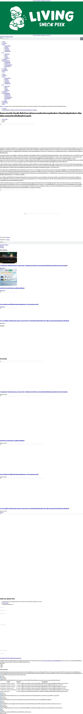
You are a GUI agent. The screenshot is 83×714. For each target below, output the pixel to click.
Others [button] (1, 709)
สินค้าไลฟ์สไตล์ (7, 62)
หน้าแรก (3, 41)
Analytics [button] (2, 701)
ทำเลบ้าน (6, 56)
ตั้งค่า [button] (1, 663)
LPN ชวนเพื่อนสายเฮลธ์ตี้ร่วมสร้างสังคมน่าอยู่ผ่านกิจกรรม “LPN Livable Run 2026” (19, 304)
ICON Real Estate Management (26, 110)
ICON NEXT (12, 110)
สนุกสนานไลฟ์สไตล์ (6, 61)
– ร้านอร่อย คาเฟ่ (3, 638)
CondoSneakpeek (6, 110)
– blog (1, 637)
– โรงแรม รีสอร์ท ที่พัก (4, 642)
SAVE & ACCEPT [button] (3, 713)
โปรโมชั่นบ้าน (7, 58)
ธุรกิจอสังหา (34, 110)
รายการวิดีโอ (4, 59)
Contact (8, 239)
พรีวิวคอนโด (3, 615)
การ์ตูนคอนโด (7, 50)
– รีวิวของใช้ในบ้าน (3, 640)
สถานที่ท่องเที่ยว (8, 66)
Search (1, 38)
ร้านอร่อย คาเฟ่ (7, 63)
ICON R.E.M (17, 110)
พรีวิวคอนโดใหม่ (8, 46)
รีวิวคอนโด (6, 47)
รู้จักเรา (3, 71)
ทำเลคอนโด (7, 48)
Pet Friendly (4, 69)
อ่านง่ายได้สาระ (5, 70)
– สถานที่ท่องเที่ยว (3, 641)
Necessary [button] (2, 676)
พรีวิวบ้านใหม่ (7, 54)
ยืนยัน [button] (3, 663)
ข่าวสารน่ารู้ (4, 43)
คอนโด (3, 44)
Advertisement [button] (3, 705)
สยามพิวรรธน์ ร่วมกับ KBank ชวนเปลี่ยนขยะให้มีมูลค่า (12, 288)
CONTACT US (4, 655)
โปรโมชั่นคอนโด (8, 51)
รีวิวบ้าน (6, 55)
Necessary (3, 677)
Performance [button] (2, 697)
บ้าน (3, 52)
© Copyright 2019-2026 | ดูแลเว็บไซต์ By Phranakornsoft (10, 658)
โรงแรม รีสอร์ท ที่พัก (8, 65)
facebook (8, 237)
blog (5, 67)
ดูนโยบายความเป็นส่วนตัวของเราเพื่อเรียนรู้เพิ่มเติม (52, 660)
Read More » (2, 268)
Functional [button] (2, 693)
